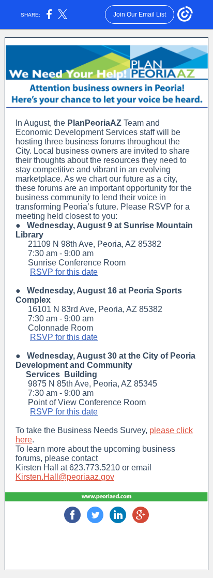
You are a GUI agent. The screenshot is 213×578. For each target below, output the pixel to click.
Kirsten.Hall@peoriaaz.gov (65, 476)
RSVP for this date (64, 272)
